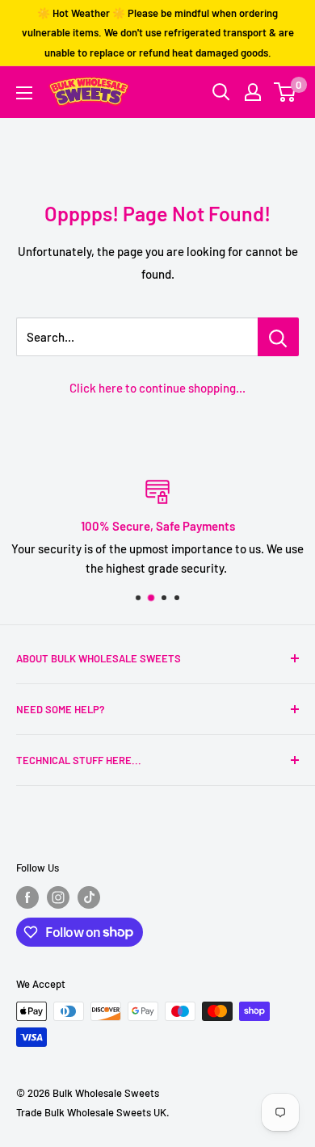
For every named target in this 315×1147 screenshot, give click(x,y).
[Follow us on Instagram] (58, 897)
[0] (285, 92)
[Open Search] (221, 92)
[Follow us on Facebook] (27, 897)
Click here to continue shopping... (157, 387)
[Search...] (278, 336)
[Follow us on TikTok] (89, 897)
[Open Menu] (24, 92)
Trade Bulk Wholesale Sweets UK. (93, 1112)
